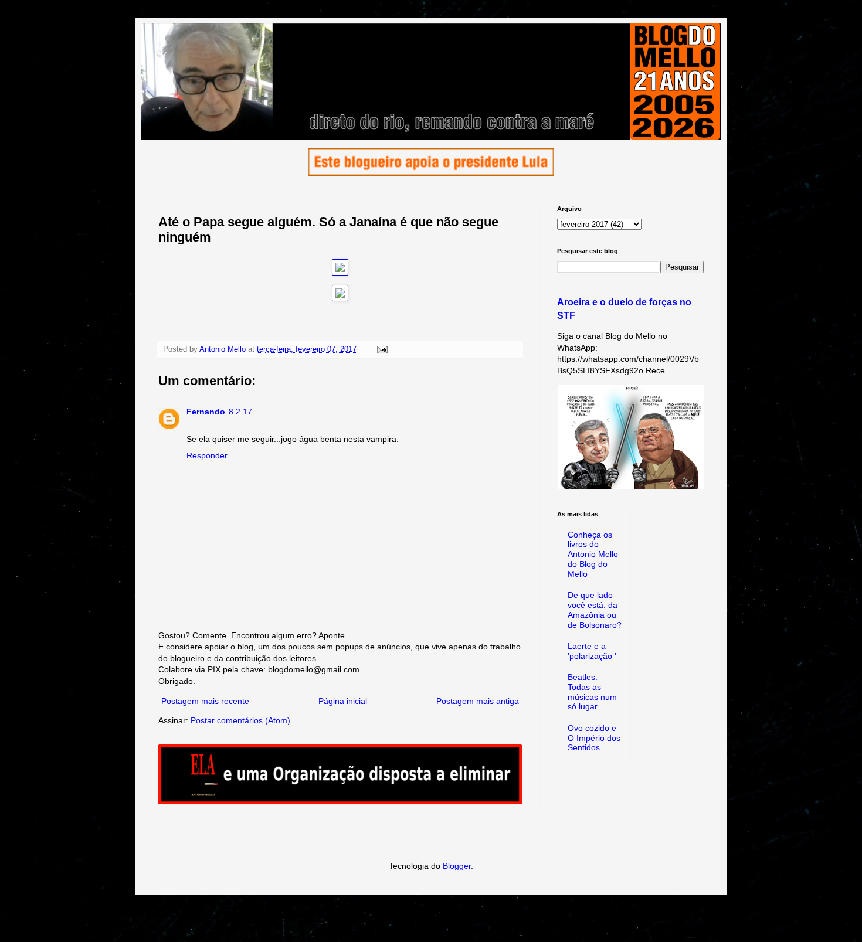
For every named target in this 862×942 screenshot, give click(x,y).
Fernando (205, 411)
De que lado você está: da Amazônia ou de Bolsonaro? (595, 609)
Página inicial (342, 701)
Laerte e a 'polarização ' (592, 651)
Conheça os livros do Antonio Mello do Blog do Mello (593, 554)
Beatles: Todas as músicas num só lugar (592, 691)
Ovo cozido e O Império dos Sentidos (594, 738)
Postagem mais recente (205, 701)
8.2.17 (240, 411)
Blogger (457, 865)
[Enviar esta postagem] (382, 349)
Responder (207, 455)
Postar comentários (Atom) (240, 720)
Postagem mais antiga (477, 701)
